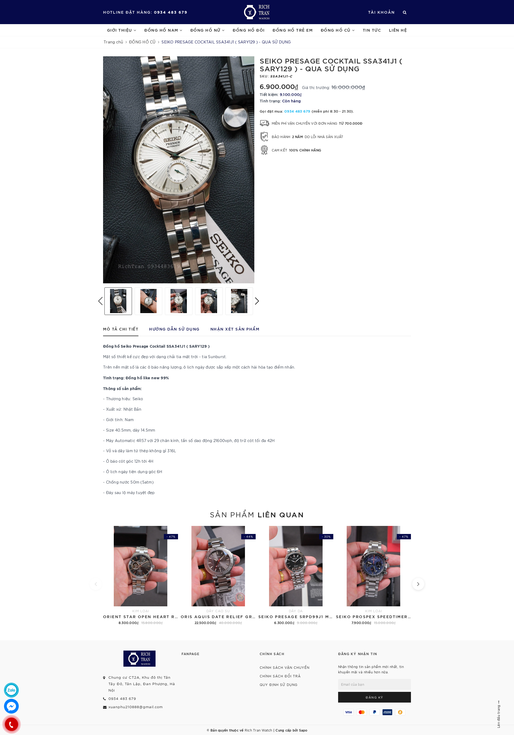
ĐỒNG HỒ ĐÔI (249, 29)
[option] (178, 169)
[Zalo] (11, 690)
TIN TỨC (372, 29)
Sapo (303, 730)
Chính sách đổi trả (280, 676)
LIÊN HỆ (398, 29)
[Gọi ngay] (11, 724)
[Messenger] (11, 706)
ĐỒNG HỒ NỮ (206, 29)
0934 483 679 (170, 11)
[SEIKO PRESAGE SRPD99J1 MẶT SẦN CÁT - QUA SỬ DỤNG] (295, 576)
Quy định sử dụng (278, 684)
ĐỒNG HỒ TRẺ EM (293, 29)
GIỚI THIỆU (120, 29)
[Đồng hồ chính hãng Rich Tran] (257, 12)
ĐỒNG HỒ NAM (162, 29)
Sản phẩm (257, 514)
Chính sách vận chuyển (284, 667)
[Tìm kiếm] (405, 12)
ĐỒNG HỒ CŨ (336, 29)
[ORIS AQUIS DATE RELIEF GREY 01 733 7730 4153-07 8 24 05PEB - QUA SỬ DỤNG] (218, 576)
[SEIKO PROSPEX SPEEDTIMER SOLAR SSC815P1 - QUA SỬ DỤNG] (373, 576)
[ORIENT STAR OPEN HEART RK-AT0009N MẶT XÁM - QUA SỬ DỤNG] (140, 576)
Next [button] (257, 301)
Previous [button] (100, 301)
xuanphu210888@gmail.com (135, 706)
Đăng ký (374, 697)
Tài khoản (381, 11)
